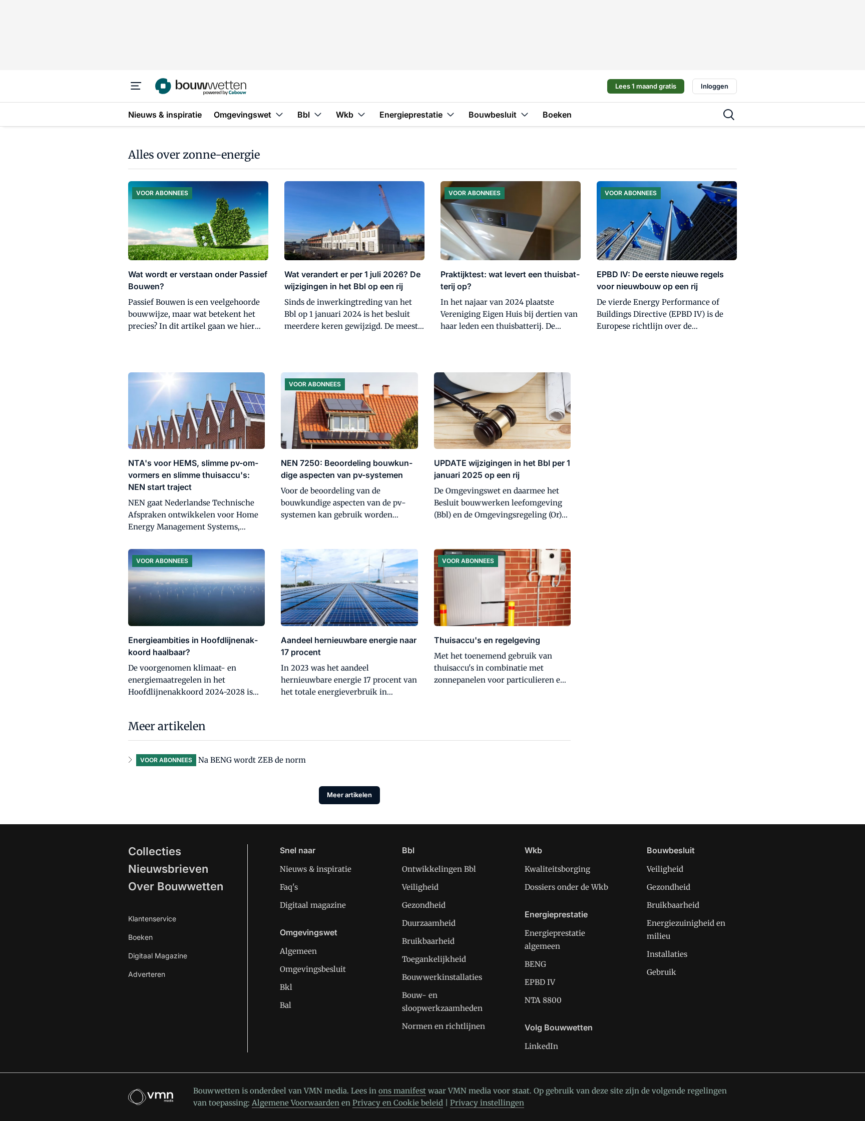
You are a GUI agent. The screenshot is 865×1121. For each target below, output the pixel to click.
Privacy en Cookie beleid (397, 1102)
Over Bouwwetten (175, 886)
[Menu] (136, 86)
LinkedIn (541, 1046)
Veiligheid (420, 887)
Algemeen (298, 951)
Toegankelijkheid (434, 959)
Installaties (667, 954)
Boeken (140, 937)
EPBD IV (540, 982)
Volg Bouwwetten (559, 1027)
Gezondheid (424, 905)
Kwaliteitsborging (557, 869)
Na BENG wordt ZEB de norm (252, 760)
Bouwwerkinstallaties (442, 977)
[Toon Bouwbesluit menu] (525, 114)
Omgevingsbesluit (313, 969)
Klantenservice (152, 918)
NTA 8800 (543, 1000)
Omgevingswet (308, 932)
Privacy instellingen (487, 1102)
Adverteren (146, 974)
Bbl (408, 850)
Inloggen (714, 86)
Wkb (533, 850)
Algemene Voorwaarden (295, 1102)
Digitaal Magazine (157, 955)
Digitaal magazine (313, 905)
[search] (729, 115)
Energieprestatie (556, 914)
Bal (285, 1005)
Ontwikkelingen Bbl (439, 869)
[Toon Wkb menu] (361, 114)
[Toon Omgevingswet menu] (279, 114)
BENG (535, 964)
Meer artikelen (349, 795)
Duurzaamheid (429, 923)
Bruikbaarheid (428, 941)
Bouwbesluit (671, 850)
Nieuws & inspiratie (315, 869)
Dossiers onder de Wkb (566, 887)
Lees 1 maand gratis (645, 86)
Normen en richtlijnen (443, 1026)
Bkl (286, 987)
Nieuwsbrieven (168, 868)
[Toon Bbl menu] (318, 114)
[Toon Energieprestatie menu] (451, 114)
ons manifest (402, 1090)
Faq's (289, 887)
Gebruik (661, 972)
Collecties (154, 851)
